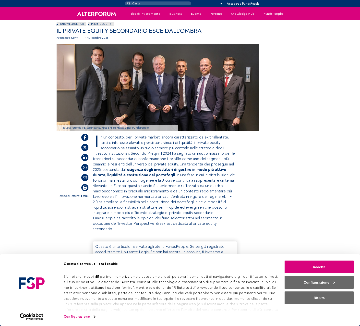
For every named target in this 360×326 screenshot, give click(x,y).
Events (196, 14)
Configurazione (76, 316)
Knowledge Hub (242, 14)
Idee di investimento (145, 14)
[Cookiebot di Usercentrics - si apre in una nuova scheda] (31, 316)
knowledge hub (72, 23)
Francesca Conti (67, 38)
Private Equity (101, 23)
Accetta (319, 267)
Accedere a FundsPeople (243, 4)
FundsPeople (273, 14)
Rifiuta (319, 298)
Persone (216, 14)
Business (175, 14)
